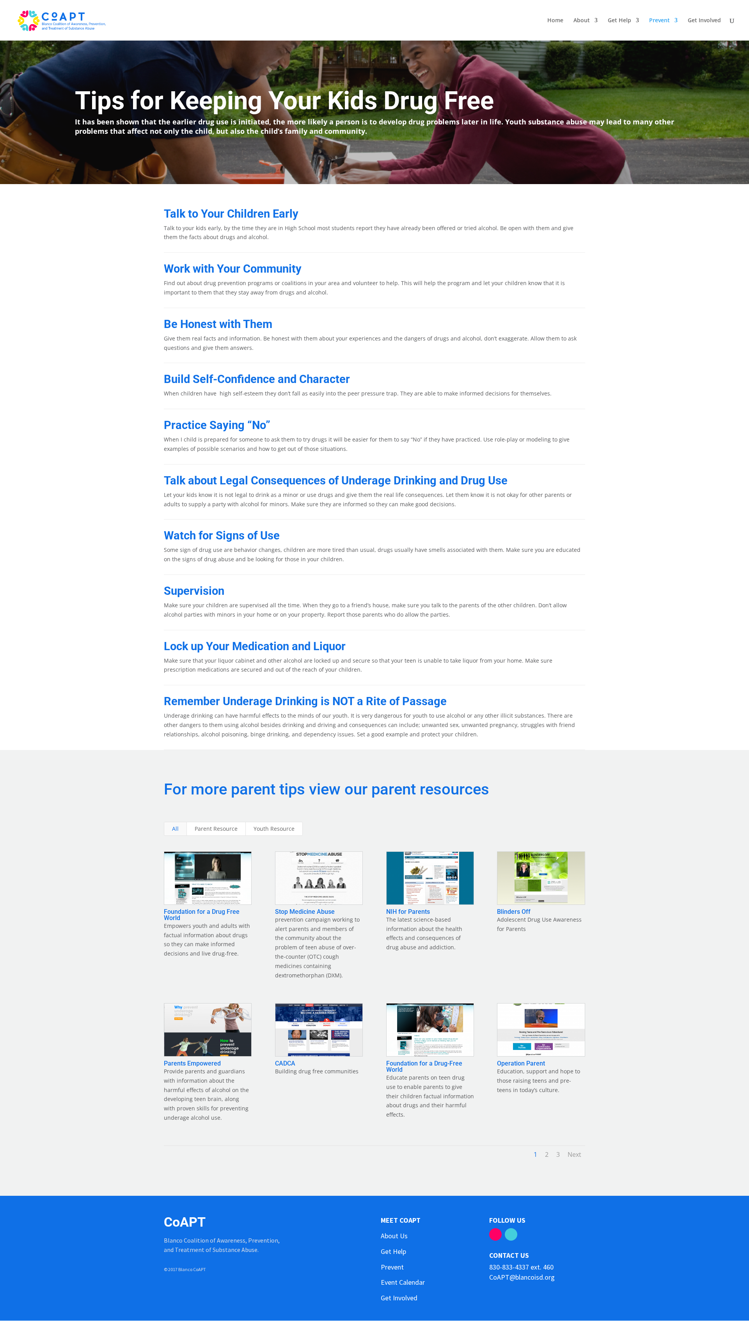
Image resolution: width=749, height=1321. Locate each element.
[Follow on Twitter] (511, 1234)
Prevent (659, 21)
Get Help (619, 21)
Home (555, 21)
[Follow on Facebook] (495, 1234)
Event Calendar (403, 1282)
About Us (394, 1235)
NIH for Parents (408, 911)
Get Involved (704, 21)
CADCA (285, 1063)
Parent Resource (216, 828)
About (581, 21)
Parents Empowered (192, 1063)
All (175, 828)
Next (574, 1154)
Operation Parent (521, 1063)
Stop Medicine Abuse (305, 911)
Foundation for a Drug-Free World (424, 1066)
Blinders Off (514, 911)
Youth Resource (274, 828)
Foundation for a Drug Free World (202, 915)
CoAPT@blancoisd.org (522, 1277)
